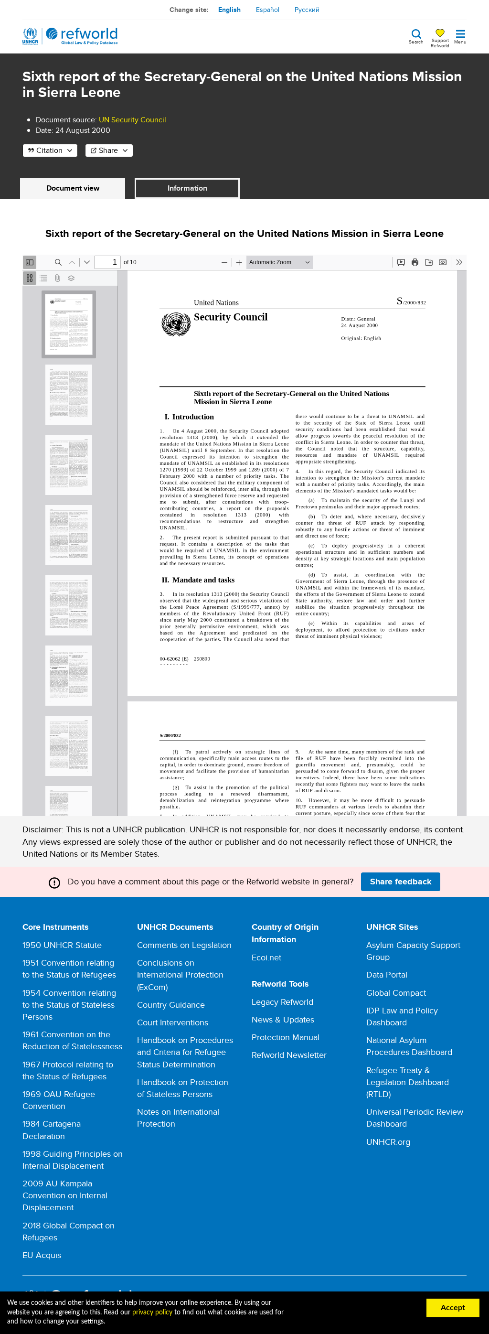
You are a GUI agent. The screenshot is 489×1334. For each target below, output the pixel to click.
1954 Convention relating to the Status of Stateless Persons (69, 1004)
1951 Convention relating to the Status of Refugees (69, 968)
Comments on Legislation (184, 945)
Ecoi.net (266, 957)
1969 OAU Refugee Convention (58, 1100)
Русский (307, 9)
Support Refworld (440, 42)
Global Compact (396, 993)
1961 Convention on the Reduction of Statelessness (72, 1040)
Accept (453, 1308)
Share (108, 150)
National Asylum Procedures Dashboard (409, 1046)
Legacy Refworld (282, 1002)
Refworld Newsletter (289, 1055)
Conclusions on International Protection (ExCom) (180, 974)
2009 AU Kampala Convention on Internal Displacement (64, 1195)
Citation (49, 150)
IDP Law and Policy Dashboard (402, 1016)
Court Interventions (172, 1022)
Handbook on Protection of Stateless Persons (182, 1088)
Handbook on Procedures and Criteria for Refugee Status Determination (185, 1052)
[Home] (70, 36)
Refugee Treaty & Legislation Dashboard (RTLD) (407, 1082)
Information (187, 188)
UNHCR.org (388, 1142)
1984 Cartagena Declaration (51, 1129)
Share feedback (401, 881)
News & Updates (283, 1019)
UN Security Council (132, 119)
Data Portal (386, 974)
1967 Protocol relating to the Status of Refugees (67, 1070)
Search (416, 41)
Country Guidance (171, 1005)
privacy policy (152, 1312)
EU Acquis (41, 1255)
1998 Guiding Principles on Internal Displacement (72, 1160)
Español (267, 9)
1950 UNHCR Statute (62, 945)
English (229, 9)
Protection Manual (285, 1037)
